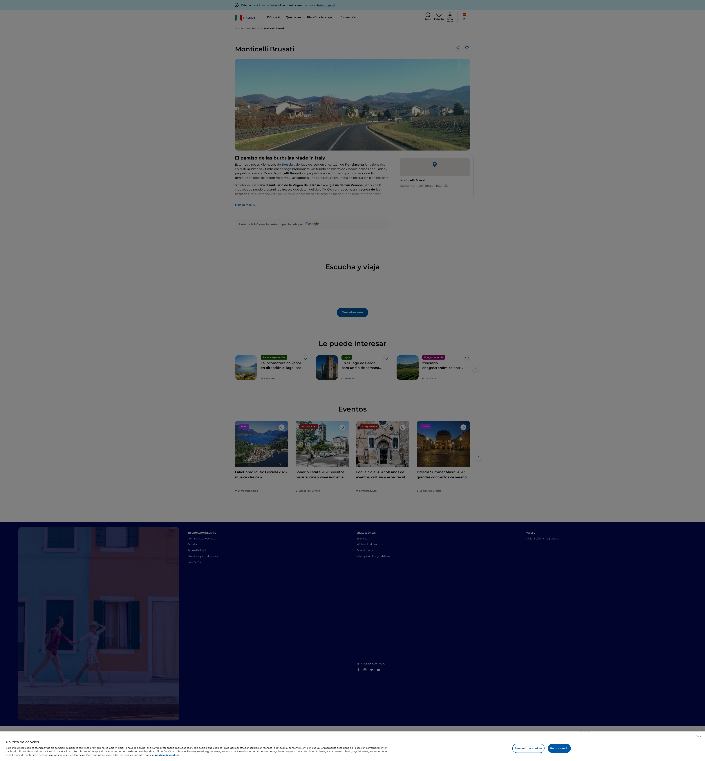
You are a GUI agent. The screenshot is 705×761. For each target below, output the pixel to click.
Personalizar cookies (528, 748)
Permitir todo (559, 748)
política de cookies (167, 754)
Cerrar (699, 736)
